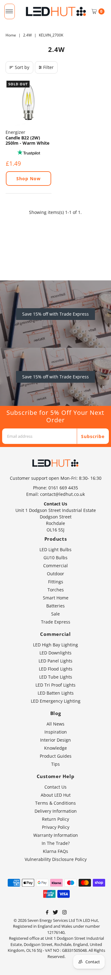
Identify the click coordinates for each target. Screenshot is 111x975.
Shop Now (28, 178)
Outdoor (55, 574)
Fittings (55, 582)
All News (55, 724)
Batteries (55, 606)
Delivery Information (56, 811)
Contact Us (55, 787)
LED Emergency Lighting (55, 701)
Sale (55, 614)
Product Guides (56, 756)
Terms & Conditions (55, 803)
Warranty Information (55, 835)
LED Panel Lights (55, 661)
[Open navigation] (9, 11)
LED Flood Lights (55, 669)
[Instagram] (64, 913)
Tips (55, 764)
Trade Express (55, 622)
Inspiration (55, 732)
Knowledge (55, 748)
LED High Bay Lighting (55, 645)
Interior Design (55, 740)
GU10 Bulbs (55, 557)
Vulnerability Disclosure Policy (56, 859)
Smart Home (55, 598)
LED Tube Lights (55, 677)
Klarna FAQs (55, 851)
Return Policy (55, 819)
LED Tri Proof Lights (55, 685)
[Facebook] (47, 913)
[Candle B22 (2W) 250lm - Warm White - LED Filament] (28, 103)
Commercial (55, 565)
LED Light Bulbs (55, 549)
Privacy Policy (55, 827)
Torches (55, 590)
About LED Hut (56, 795)
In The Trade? (56, 843)
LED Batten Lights (56, 693)
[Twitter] (55, 913)
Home (11, 35)
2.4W (27, 35)
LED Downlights (55, 653)
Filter (48, 67)
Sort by (22, 67)
